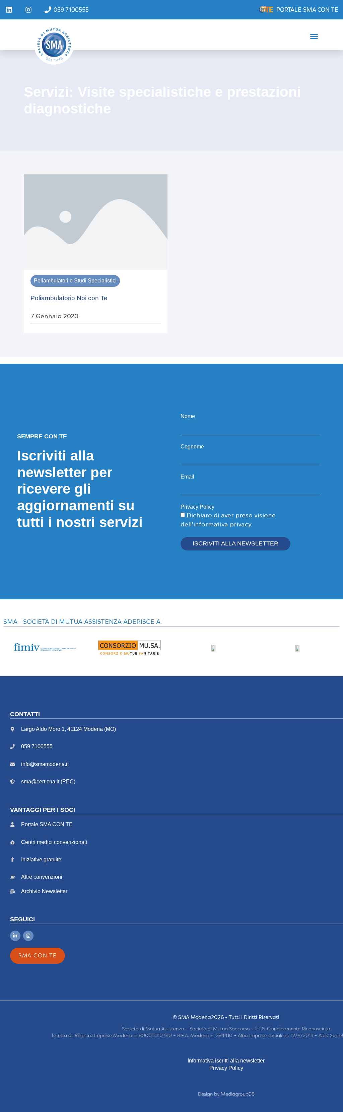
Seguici (22, 919)
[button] (314, 36)
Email (187, 477)
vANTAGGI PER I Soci (42, 809)
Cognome (192, 446)
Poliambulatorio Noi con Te (69, 298)
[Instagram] (28, 936)
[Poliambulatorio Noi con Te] (95, 221)
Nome (188, 416)
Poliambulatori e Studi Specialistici (75, 280)
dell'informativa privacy (216, 524)
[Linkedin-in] (15, 936)
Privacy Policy (197, 507)
